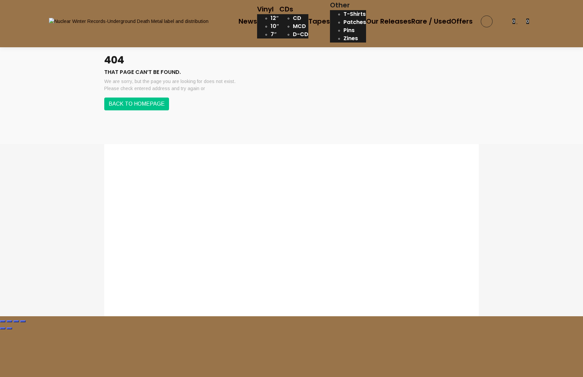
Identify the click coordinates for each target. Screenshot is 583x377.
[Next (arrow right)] (9, 328)
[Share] (16, 321)
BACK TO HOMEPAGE (137, 104)
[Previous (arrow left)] (2, 328)
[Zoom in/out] (2, 321)
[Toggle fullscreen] (9, 321)
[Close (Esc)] (23, 321)
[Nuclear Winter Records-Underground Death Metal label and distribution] (129, 21)
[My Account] (502, 21)
